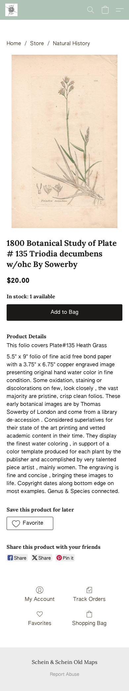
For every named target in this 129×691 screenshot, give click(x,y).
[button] (11, 10)
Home (14, 44)
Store (37, 44)
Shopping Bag (89, 623)
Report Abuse (64, 674)
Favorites (39, 623)
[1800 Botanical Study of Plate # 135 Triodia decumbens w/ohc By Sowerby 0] (64, 141)
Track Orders (89, 599)
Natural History (71, 44)
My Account (40, 599)
